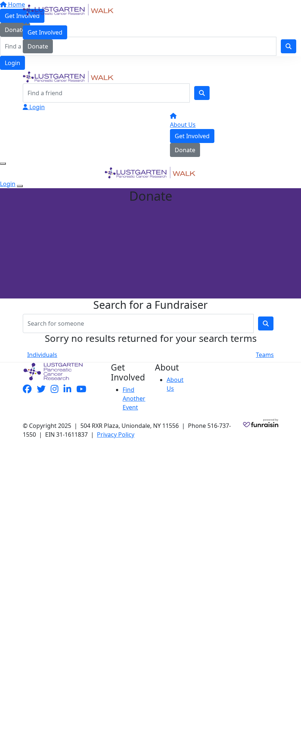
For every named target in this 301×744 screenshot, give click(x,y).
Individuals (42, 355)
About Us (183, 125)
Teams (265, 355)
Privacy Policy (115, 434)
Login (12, 63)
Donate (38, 46)
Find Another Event (134, 398)
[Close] (20, 186)
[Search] (202, 93)
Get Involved (45, 32)
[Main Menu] (3, 163)
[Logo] (69, 9)
